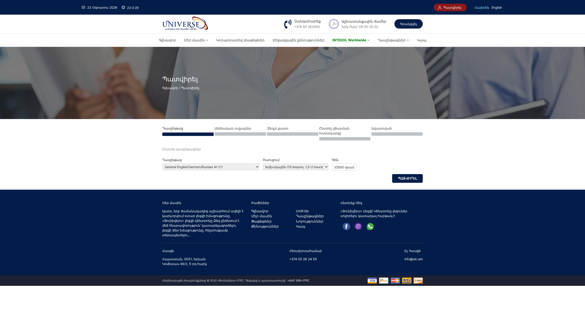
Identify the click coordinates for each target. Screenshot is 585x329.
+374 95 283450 (307, 27)
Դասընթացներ (392, 40)
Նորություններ (309, 221)
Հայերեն (482, 7)
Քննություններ (265, 226)
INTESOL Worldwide (349, 40)
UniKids (302, 211)
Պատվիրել (451, 7)
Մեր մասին (194, 40)
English (497, 7)
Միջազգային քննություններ (298, 40)
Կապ (421, 40)
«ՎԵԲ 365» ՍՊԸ (298, 280)
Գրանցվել (408, 24)
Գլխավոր (167, 40)
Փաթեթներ (261, 221)
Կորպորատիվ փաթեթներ (240, 40)
